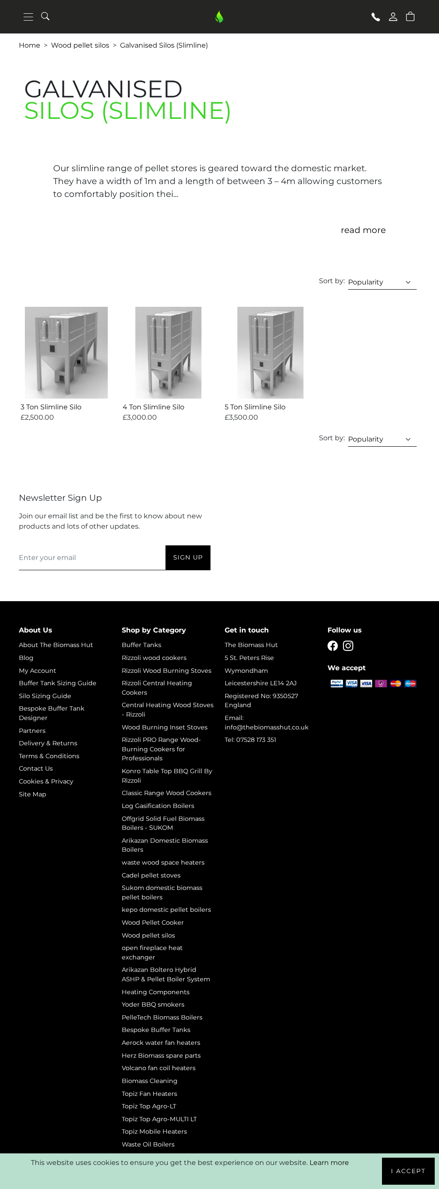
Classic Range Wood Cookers (166, 793)
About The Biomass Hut (56, 645)
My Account (37, 671)
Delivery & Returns (48, 743)
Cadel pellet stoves (151, 875)
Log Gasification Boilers (158, 806)
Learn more (329, 1163)
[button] (410, 16)
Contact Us (36, 768)
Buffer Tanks (141, 645)
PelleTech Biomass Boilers (162, 1017)
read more (363, 230)
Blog (26, 658)
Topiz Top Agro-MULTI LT (159, 1119)
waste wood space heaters (163, 862)
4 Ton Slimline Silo (153, 407)
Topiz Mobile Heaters (154, 1131)
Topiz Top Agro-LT (149, 1106)
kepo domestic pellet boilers (166, 910)
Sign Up (188, 557)
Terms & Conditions (49, 756)
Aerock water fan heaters (161, 1043)
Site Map (32, 794)
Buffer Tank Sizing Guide (57, 683)
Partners (32, 731)
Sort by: (332, 281)
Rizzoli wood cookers (154, 658)
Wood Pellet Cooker (153, 922)
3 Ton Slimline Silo (51, 407)
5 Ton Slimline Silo (255, 407)
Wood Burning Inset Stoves (164, 727)
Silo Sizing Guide (45, 696)
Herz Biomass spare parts (161, 1055)
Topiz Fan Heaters (149, 1094)
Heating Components (155, 992)
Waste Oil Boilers (148, 1144)
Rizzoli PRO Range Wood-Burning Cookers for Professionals (161, 749)
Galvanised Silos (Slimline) (164, 45)
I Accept (408, 1171)
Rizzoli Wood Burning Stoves (166, 671)
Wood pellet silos (80, 45)
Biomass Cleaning (149, 1081)
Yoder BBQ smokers (153, 1004)
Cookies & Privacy (46, 781)
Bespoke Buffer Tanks (156, 1030)
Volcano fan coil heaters (158, 1068)
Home (29, 45)
